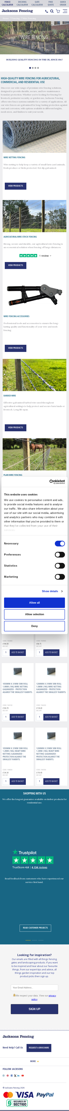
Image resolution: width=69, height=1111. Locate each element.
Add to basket (18, 652)
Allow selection (34, 614)
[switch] (60, 554)
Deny (34, 626)
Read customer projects (35, 928)
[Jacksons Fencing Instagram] (5, 1075)
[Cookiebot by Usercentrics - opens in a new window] (49, 482)
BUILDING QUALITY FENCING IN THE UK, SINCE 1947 (34, 59)
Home (6, 18)
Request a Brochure (39, 1048)
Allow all (34, 602)
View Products (15, 186)
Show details (50, 591)
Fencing (16, 18)
